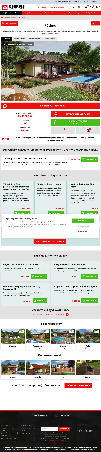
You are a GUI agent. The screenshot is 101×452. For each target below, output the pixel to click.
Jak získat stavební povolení (30, 428)
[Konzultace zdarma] (80, 7)
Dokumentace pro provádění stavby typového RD (21, 287)
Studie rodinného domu (49, 184)
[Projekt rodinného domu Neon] (98, 23)
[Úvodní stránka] (13, 7)
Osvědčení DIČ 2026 (27, 433)
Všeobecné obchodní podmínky (8, 429)
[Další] (97, 71)
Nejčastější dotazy (6, 425)
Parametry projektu (35, 38)
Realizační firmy (74, 13)
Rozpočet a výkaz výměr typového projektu (76, 286)
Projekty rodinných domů (11, 13)
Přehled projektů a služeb (63, 2)
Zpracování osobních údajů (9, 433)
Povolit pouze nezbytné (83, 226)
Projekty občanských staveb (53, 13)
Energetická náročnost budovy (69, 264)
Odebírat (63, 429)
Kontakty (94, 2)
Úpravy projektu (50, 38)
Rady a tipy (77, 2)
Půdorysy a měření (19, 38)
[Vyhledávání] (74, 7)
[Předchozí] (4, 71)
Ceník (23, 431)
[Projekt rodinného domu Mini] (93, 23)
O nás (86, 2)
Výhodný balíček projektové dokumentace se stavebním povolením (16, 187)
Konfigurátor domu (92, 13)
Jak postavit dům (26, 425)
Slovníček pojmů (6, 435)
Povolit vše (83, 220)
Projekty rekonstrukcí (32, 13)
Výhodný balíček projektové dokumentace (24, 158)
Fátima (22, 17)
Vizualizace (6, 38)
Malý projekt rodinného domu (82, 185)
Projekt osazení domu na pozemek (20, 264)
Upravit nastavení (83, 231)
